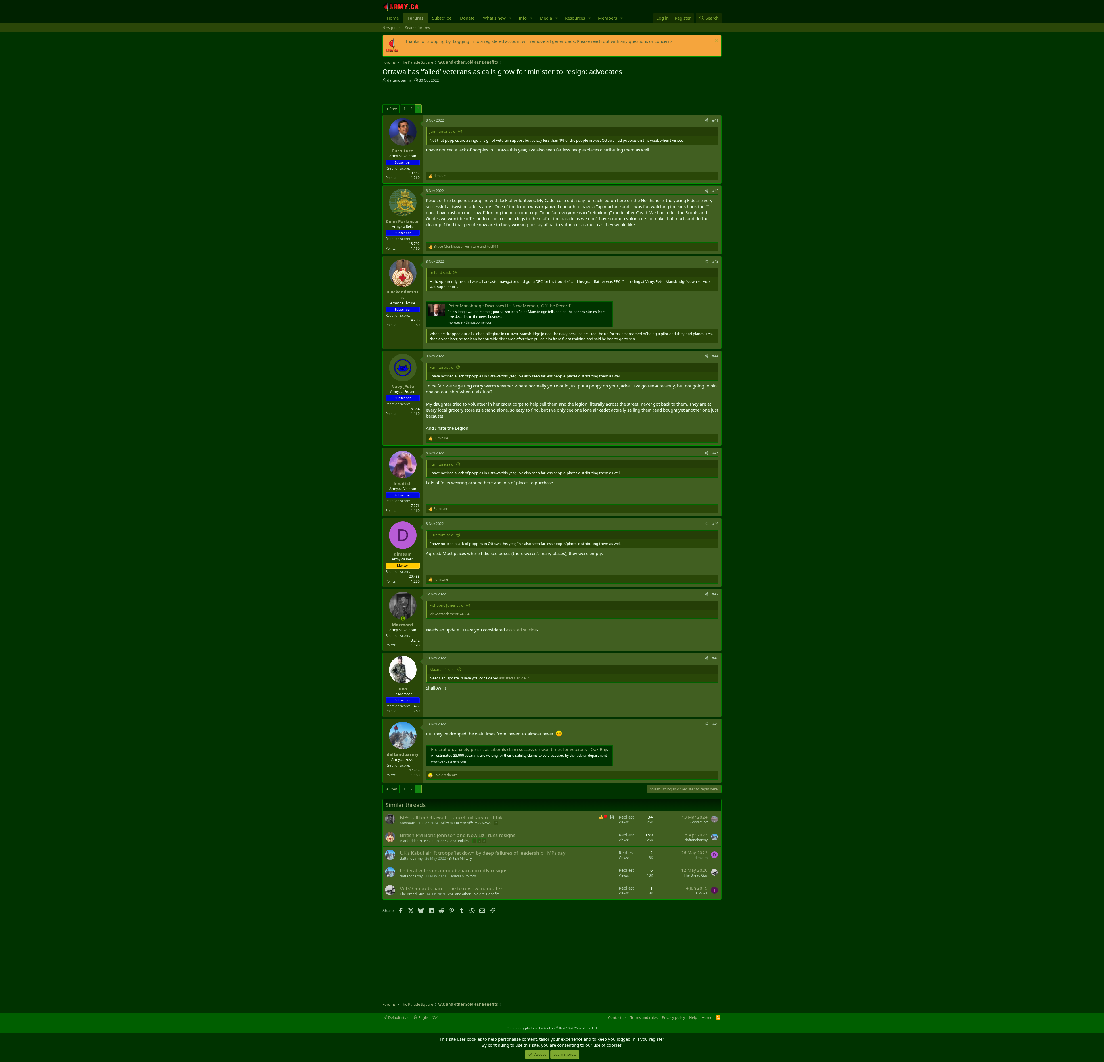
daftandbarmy (399, 80)
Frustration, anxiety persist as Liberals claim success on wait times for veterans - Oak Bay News (525, 749)
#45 (715, 452)
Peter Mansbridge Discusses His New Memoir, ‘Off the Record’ (509, 305)
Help (693, 1017)
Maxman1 (408, 823)
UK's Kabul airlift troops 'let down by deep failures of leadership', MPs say (483, 853)
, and (466, 246)
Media (546, 18)
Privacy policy (673, 1017)
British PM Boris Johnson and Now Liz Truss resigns (457, 835)
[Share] (706, 120)
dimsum (701, 857)
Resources (575, 18)
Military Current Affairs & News (466, 823)
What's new (494, 18)
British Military (460, 858)
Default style (398, 1017)
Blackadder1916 (413, 840)
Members (607, 18)
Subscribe (441, 18)
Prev (393, 108)
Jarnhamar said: (443, 131)
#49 (715, 723)
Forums (415, 18)
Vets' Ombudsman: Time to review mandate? (451, 888)
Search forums (417, 27)
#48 (715, 658)
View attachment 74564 (449, 614)
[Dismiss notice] (716, 41)
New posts (391, 27)
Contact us (617, 1017)
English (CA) (427, 1017)
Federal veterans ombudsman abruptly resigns (453, 870)
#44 (715, 356)
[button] (510, 18)
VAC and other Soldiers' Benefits (473, 894)
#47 (715, 594)
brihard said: (440, 272)
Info (523, 18)
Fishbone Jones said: (447, 605)
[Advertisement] (449, 94)
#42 (715, 190)
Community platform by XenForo (552, 1028)
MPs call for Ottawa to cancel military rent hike (452, 817)
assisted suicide (521, 630)
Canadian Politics (462, 876)
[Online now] (402, 618)
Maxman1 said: (442, 669)
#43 (715, 261)
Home (393, 18)
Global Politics (458, 840)
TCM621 (701, 893)
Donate (467, 18)
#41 (715, 120)
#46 (715, 523)
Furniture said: (442, 367)
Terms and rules (644, 1017)
